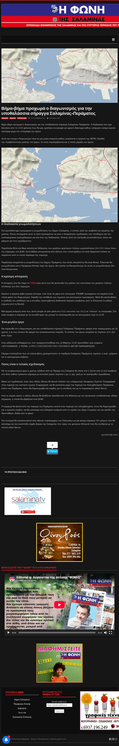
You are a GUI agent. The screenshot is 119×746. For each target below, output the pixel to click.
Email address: (59, 702)
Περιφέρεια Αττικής (22, 704)
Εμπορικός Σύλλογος (22, 717)
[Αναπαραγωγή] (8, 632)
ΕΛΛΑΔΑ (13, 118)
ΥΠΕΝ (33, 283)
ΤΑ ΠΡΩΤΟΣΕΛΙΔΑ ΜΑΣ (15, 472)
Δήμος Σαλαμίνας (22, 699)
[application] (59, 605)
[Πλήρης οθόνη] (110, 632)
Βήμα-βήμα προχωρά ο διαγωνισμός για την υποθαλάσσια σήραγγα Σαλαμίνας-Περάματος (48, 111)
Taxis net (22, 712)
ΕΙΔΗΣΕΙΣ (5, 118)
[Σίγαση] (105, 632)
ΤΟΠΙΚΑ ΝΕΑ (21, 118)
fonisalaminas (54, 118)
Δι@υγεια (22, 708)
